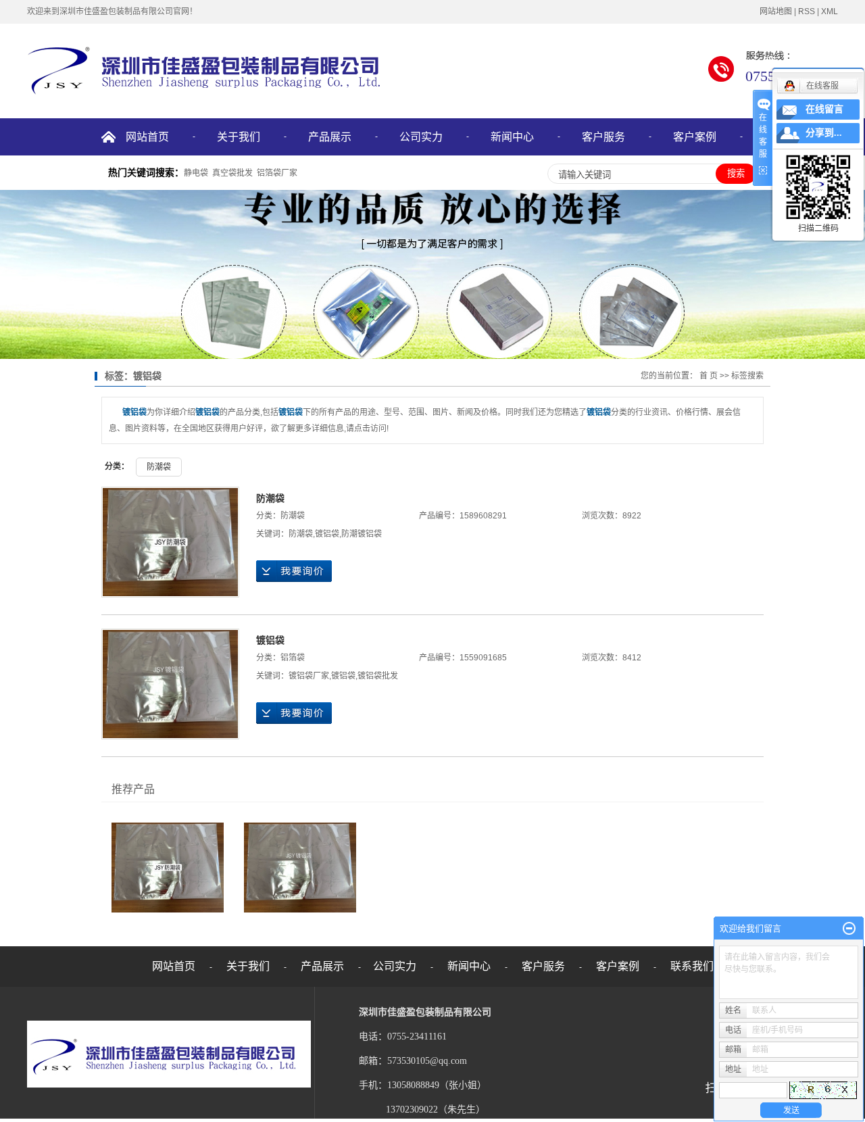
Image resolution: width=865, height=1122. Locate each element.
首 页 (708, 376)
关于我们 (238, 137)
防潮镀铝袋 (361, 534)
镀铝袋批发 (377, 676)
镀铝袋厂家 (309, 676)
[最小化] (849, 928)
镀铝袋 (327, 534)
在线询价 (294, 571)
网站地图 (776, 11)
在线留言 (824, 109)
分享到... (824, 133)
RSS (806, 11)
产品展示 (329, 137)
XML (829, 11)
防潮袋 (159, 467)
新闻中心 (512, 137)
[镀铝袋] (170, 684)
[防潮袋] (170, 542)
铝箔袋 (292, 657)
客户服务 (603, 137)
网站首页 (147, 137)
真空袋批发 (232, 173)
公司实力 (421, 137)
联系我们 (692, 966)
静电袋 (196, 173)
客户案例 (694, 137)
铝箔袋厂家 (277, 173)
